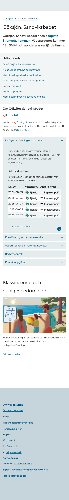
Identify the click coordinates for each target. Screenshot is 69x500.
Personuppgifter (12, 429)
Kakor (6, 416)
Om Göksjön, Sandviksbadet (19, 64)
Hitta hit (12, 115)
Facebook (12, 446)
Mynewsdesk (14, 452)
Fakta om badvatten (14, 354)
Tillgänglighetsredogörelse (18, 422)
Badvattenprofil (12, 86)
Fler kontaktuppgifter (15, 475)
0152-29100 (22, 130)
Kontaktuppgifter (13, 91)
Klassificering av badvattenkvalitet (22, 75)
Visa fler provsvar (21, 226)
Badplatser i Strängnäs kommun (21, 18)
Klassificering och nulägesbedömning (24, 96)
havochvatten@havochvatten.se (30, 469)
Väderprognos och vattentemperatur (24, 80)
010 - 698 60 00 (22, 463)
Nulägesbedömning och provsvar (21, 70)
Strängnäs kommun (28, 122)
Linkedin (11, 440)
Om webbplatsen (13, 410)
